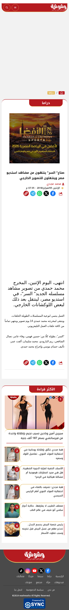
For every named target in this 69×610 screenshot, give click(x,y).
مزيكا (30, 576)
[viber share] (33, 193)
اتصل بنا (18, 590)
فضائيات (20, 576)
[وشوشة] (62, 93)
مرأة (48, 582)
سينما (40, 576)
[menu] (15, 7)
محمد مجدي (54, 183)
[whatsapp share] (39, 193)
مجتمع (39, 582)
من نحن (51, 590)
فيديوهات (59, 582)
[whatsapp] (26, 193)
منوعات (28, 582)
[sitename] (34, 556)
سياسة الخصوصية (35, 590)
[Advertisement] (34, 51)
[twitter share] (46, 193)
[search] (6, 7)
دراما (51, 93)
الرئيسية (60, 576)
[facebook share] (53, 193)
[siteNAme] (58, 7)
